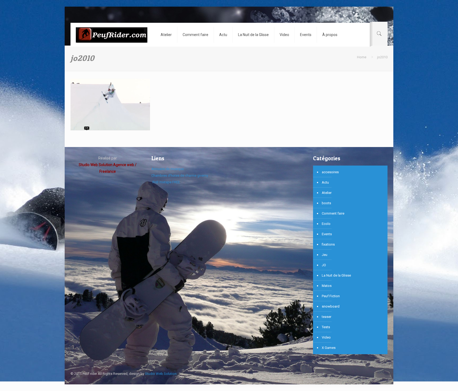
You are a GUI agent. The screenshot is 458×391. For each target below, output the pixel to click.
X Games (329, 348)
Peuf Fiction (331, 296)
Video (326, 337)
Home (361, 57)
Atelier (327, 193)
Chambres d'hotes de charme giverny (179, 175)
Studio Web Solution (161, 374)
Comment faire (333, 213)
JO (324, 265)
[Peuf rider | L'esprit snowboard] (111, 35)
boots (326, 203)
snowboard (331, 306)
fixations (328, 244)
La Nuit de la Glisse (336, 275)
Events (327, 234)
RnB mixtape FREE (166, 182)
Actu (325, 182)
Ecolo (326, 224)
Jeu (324, 255)
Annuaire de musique (167, 169)
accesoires (330, 172)
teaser (326, 317)
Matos (327, 286)
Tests (326, 327)
